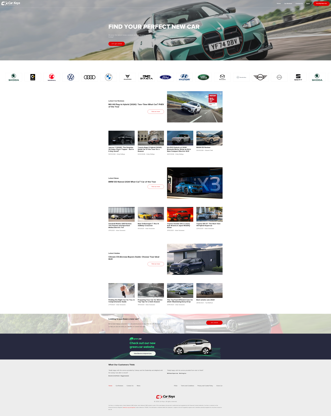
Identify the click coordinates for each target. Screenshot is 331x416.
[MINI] (222, 77)
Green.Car (219, 386)
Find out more (156, 111)
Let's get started (116, 44)
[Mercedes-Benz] (203, 77)
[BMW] (70, 77)
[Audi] (52, 77)
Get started (214, 323)
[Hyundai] (146, 77)
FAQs (175, 386)
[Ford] (127, 77)
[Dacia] (108, 77)
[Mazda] (184, 77)
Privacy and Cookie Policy (205, 386)
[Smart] (298, 77)
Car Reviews (288, 3)
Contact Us (299, 3)
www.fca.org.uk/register (129, 407)
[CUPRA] (89, 77)
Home (279, 3)
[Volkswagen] (33, 77)
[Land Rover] (165, 77)
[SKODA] (279, 77)
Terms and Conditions (187, 386)
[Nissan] (241, 77)
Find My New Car (321, 3)
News (308, 3)
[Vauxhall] (14, 77)
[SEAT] (260, 77)
